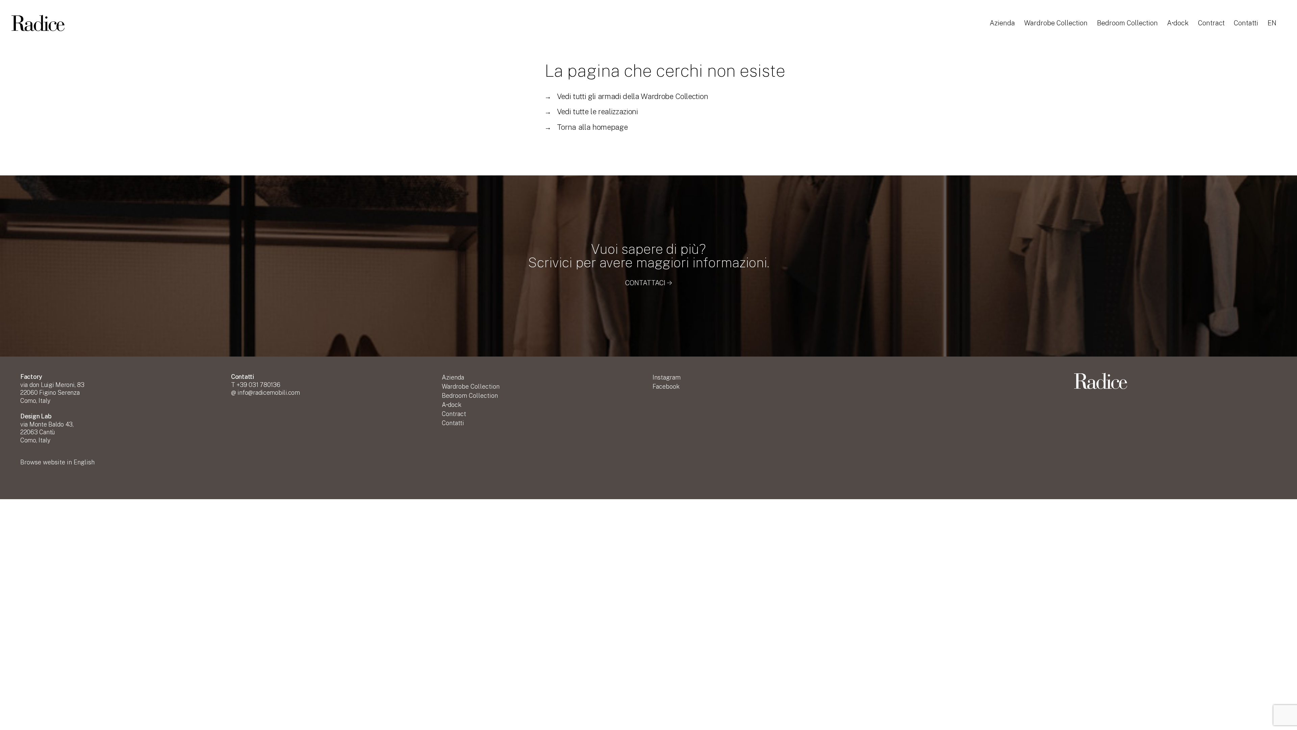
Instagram (667, 377)
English (57, 462)
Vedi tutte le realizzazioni (591, 111)
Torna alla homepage (586, 127)
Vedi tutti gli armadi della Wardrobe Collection (626, 96)
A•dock (1178, 23)
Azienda (1002, 23)
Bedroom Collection (1127, 23)
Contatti (1246, 23)
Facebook (666, 386)
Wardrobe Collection (1056, 23)
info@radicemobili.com (268, 392)
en (1272, 23)
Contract (1211, 23)
